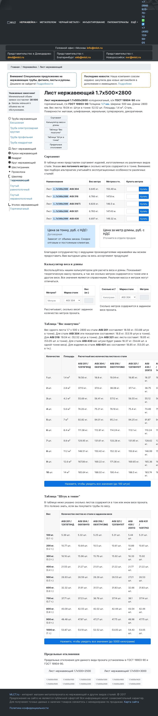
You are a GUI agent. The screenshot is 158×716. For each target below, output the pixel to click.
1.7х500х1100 (68, 679)
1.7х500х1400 (118, 679)
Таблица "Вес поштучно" (55, 131)
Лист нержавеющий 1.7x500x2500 (70, 670)
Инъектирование (94, 22)
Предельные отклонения (56, 146)
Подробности (45, 83)
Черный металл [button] (69, 22)
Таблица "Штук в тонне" (56, 138)
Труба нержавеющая (24, 118)
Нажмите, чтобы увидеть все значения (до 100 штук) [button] (97, 483)
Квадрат (17, 157)
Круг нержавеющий (24, 162)
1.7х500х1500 (52, 684)
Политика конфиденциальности (29, 708)
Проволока (18, 171)
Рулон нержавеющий (24, 153)
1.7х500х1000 (52, 679)
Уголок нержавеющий (25, 204)
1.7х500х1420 (134, 679)
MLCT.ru (14, 694)
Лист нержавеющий (24, 148)
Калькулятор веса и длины (55, 123)
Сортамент (56, 118)
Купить (143, 189)
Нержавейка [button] (27, 22)
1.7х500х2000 (68, 684)
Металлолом (48, 22)
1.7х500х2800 (118, 684)
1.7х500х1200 (85, 679)
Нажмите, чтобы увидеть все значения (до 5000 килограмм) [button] (97, 641)
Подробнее (125, 83)
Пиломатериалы (118, 22)
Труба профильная (21, 137)
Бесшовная (17, 122)
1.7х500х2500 (101, 684)
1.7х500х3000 (134, 684)
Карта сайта (131, 701)
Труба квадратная (21, 142)
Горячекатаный (19, 180)
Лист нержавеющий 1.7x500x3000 (125, 670)
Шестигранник (20, 167)
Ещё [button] (133, 22)
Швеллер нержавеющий (20, 176)
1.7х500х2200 (85, 684)
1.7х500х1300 (101, 679)
